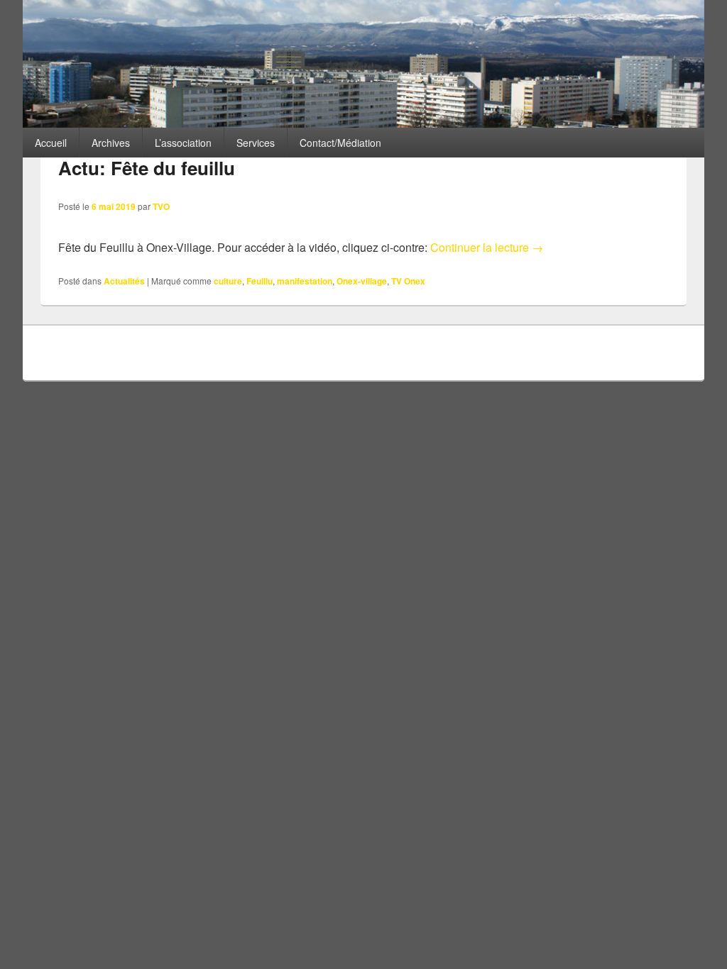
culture (228, 281)
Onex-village (362, 281)
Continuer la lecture (486, 247)
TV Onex (408, 281)
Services (255, 142)
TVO (161, 206)
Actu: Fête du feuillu (146, 168)
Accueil (51, 142)
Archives (111, 142)
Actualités (124, 281)
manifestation (304, 281)
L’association (183, 142)
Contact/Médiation (340, 142)
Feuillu (259, 281)
